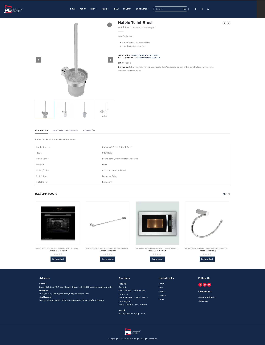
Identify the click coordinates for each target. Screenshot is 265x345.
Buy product (58, 259)
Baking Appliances (43, 248)
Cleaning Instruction (207, 297)
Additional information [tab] (65, 130)
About (83, 9)
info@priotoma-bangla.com (148, 58)
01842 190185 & (138, 55)
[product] (58, 223)
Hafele (138, 70)
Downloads (141, 9)
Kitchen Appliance (78, 248)
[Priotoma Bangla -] (13, 9)
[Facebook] (195, 9)
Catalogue (203, 301)
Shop (92, 9)
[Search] (185, 9)
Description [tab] (41, 130)
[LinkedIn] (207, 9)
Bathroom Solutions (126, 70)
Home (72, 9)
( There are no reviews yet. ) (143, 27)
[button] (224, 194)
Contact (127, 9)
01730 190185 (152, 55)
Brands (162, 291)
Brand (104, 9)
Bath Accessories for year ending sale (145, 67)
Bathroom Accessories (204, 67)
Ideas (116, 9)
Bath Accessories (92, 248)
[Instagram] (201, 9)
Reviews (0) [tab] (89, 130)
